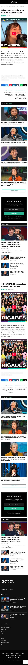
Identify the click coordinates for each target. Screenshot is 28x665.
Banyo (8, 75)
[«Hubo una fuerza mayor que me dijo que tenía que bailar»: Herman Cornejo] (14, 153)
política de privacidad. (15, 218)
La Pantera (20, 372)
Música (3, 15)
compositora (19, 75)
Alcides (3, 372)
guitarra (10, 77)
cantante (13, 75)
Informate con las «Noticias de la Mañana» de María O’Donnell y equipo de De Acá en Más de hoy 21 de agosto (13, 184)
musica (15, 77)
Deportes (3, 629)
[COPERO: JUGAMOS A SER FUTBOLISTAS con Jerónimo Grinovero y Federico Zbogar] (14, 233)
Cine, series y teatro (6, 627)
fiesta (15, 372)
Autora (3, 75)
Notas (3, 239)
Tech (2, 644)
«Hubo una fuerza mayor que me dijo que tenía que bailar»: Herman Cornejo (18, 616)
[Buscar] (26, 2)
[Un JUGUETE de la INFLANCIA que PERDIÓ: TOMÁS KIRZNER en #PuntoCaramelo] (14, 114)
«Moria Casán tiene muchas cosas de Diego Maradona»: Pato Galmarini (18, 608)
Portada (2, 6)
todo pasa (9, 375)
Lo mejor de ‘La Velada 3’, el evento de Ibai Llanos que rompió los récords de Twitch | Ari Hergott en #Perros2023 (20, 95)
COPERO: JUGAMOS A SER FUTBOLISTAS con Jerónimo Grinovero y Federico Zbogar (11, 244)
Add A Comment (14, 190)
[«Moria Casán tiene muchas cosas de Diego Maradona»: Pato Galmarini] (14, 134)
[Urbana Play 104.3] (14, 2)
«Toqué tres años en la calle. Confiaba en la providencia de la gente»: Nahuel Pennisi (17, 257)
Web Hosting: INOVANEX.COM (19, 660)
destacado (4, 77)
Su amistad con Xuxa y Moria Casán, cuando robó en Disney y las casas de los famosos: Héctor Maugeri (13, 459)
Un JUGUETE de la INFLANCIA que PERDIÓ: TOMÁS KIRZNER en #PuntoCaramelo (18, 599)
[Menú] (2, 2)
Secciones (4, 289)
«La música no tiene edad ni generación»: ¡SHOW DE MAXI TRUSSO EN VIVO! (17, 265)
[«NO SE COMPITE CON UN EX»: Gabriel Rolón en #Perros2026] (5, 273)
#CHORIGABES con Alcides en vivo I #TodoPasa (8, 94)
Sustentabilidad (5, 642)
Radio (2, 638)
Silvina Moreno (5, 80)
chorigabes (9, 372)
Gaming (3, 631)
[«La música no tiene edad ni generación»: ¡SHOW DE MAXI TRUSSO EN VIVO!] (5, 265)
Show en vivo (21, 77)
